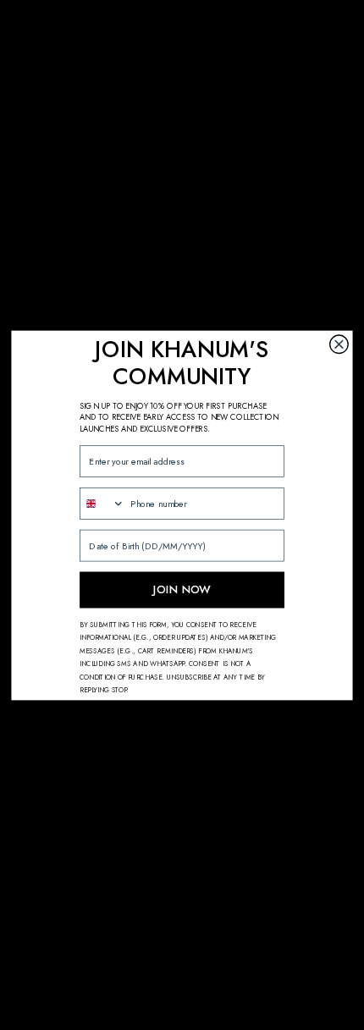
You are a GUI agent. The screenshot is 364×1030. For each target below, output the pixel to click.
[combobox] (102, 502)
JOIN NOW (182, 589)
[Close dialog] (339, 344)
